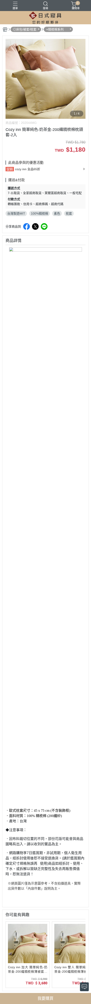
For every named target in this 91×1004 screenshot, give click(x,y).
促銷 (10, 169)
